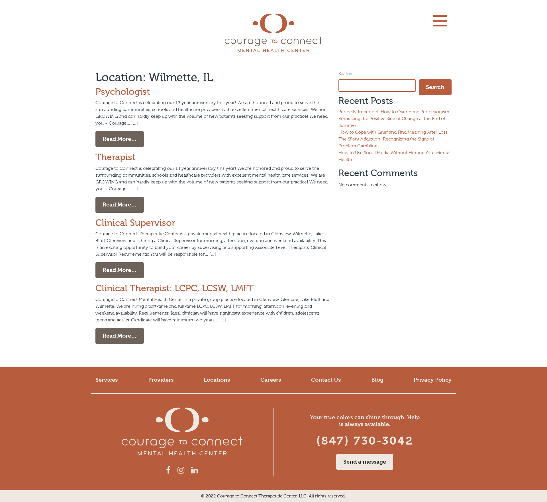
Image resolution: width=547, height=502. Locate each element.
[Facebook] (168, 470)
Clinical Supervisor (135, 222)
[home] (273, 33)
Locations (217, 380)
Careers (270, 380)
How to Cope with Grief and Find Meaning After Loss (393, 132)
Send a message (364, 461)
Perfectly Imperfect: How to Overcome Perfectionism (393, 111)
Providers (161, 380)
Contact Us (326, 380)
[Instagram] (180, 470)
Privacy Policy (433, 380)
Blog (377, 380)
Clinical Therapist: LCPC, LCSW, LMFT (174, 288)
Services (106, 380)
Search (345, 73)
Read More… (123, 138)
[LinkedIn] (194, 470)
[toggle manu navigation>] (440, 21)
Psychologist (122, 91)
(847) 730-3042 (364, 440)
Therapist (115, 157)
